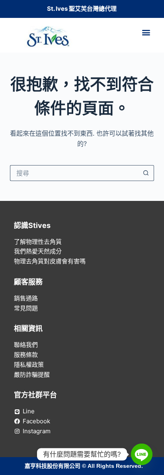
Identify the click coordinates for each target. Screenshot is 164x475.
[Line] (141, 454)
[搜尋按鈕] (146, 173)
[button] (146, 32)
